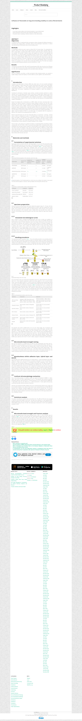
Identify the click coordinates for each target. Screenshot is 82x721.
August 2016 (45, 580)
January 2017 (45, 571)
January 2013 (45, 626)
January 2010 (45, 668)
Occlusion (13, 691)
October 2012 (45, 631)
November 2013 (46, 616)
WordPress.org (30, 684)
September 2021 (46, 501)
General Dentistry (14, 688)
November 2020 (46, 516)
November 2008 (46, 671)
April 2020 (45, 528)
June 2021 (45, 506)
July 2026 (45, 475)
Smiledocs (29, 480)
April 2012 (45, 641)
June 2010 (45, 660)
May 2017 (45, 565)
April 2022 (45, 490)
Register (51, 430)
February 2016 (45, 590)
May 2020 (45, 526)
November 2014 (46, 615)
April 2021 (45, 510)
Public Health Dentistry (15, 706)
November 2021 (46, 498)
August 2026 (45, 473)
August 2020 (45, 521)
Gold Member (33, 476)
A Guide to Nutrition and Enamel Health (18, 486)
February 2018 (45, 553)
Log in (28, 679)
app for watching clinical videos (41, 712)
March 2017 (45, 568)
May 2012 (45, 640)
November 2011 (46, 650)
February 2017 (45, 570)
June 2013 (45, 618)
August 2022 (45, 486)
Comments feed (30, 683)
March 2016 (45, 588)
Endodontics (13, 684)
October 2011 (45, 651)
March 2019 (45, 541)
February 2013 (45, 625)
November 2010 (46, 656)
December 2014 (46, 613)
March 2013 (45, 623)
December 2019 (46, 535)
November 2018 (46, 546)
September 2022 (46, 485)
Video (32, 478)
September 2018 (46, 550)
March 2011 (45, 653)
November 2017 (46, 558)
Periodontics (13, 703)
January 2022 (45, 495)
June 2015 (45, 603)
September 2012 (46, 633)
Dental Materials (25, 459)
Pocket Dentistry (41, 4)
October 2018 (45, 548)
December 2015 (46, 593)
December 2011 (46, 648)
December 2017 (46, 556)
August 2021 (45, 503)
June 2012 (45, 638)
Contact (32, 473)
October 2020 (45, 518)
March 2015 (45, 608)
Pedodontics (13, 701)
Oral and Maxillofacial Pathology (17, 694)
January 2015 (45, 611)
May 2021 (45, 508)
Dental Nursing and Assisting (16, 681)
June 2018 (45, 551)
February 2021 (45, 513)
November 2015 (46, 595)
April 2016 (45, 586)
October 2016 (45, 576)
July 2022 (45, 488)
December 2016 (46, 573)
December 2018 (46, 545)
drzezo (21, 459)
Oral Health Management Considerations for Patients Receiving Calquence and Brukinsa (19, 483)
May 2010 (45, 661)
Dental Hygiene (14, 678)
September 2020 (46, 520)
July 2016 (45, 581)
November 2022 (46, 483)
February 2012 (45, 645)
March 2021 (45, 511)
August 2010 (45, 658)
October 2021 (45, 500)
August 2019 (45, 538)
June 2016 (45, 583)
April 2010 (45, 663)
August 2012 (45, 635)
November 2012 (46, 630)
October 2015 (45, 596)
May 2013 (45, 620)
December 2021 (46, 496)
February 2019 (45, 543)
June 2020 (45, 525)
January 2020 (45, 533)
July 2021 (45, 505)
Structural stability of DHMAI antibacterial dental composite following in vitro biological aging (31, 444)
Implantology (13, 689)
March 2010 (45, 665)
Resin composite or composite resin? (20, 443)
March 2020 (45, 530)
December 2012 (46, 628)
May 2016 (45, 585)
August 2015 (45, 600)
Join (48, 454)
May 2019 (45, 540)
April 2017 (45, 566)
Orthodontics (13, 699)
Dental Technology (14, 683)
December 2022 (46, 481)
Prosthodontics (14, 704)
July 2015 (45, 601)
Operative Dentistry (14, 693)
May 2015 (45, 605)
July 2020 (45, 523)
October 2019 (45, 536)
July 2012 (45, 636)
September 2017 (46, 560)
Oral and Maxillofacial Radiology (17, 696)
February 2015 (45, 610)
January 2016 (45, 591)
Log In (45, 430)
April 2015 (45, 606)
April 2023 (45, 480)
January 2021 (45, 515)
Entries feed (29, 681)
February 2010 (45, 666)
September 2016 (46, 578)
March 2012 (45, 643)
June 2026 (45, 476)
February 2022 (45, 493)
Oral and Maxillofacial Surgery (16, 698)
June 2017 (45, 563)
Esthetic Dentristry (14, 686)
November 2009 (46, 670)
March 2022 (45, 491)
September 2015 (46, 598)
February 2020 (45, 531)
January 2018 (45, 555)
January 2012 (45, 646)
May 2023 (45, 478)
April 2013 (45, 621)
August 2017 (45, 561)
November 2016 (46, 575)
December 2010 (46, 655)
